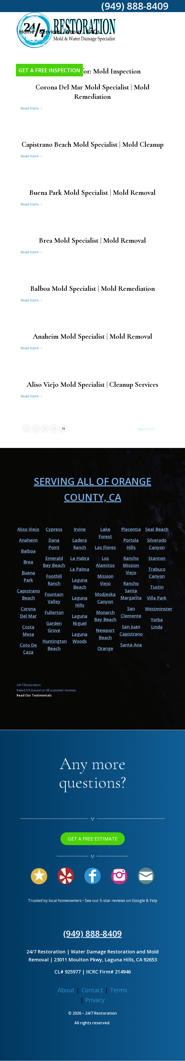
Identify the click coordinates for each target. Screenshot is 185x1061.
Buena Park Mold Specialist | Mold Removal (92, 192)
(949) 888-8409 (92, 933)
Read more (29, 108)
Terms (118, 990)
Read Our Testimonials (34, 695)
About (66, 990)
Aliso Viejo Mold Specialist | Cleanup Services (92, 384)
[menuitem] (27, 31)
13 (45, 428)
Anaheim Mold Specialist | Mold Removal (92, 336)
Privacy (95, 1000)
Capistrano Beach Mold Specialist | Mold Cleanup (93, 144)
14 (54, 428)
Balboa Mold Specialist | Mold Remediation (92, 288)
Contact (92, 990)
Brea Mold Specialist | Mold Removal (92, 240)
